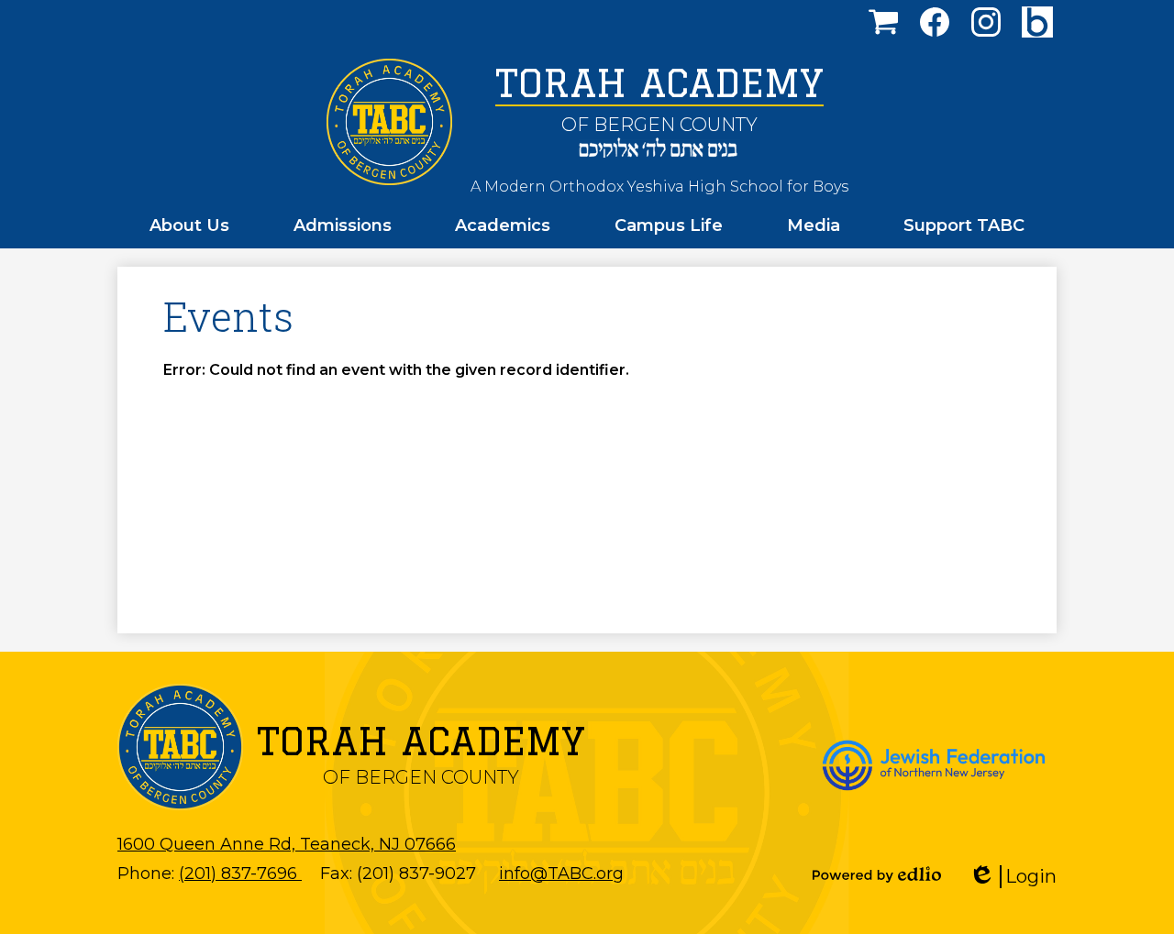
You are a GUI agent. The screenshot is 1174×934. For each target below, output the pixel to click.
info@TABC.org (561, 873)
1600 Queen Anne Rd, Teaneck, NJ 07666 (286, 844)
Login (1019, 876)
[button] (189, 225)
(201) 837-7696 (240, 873)
